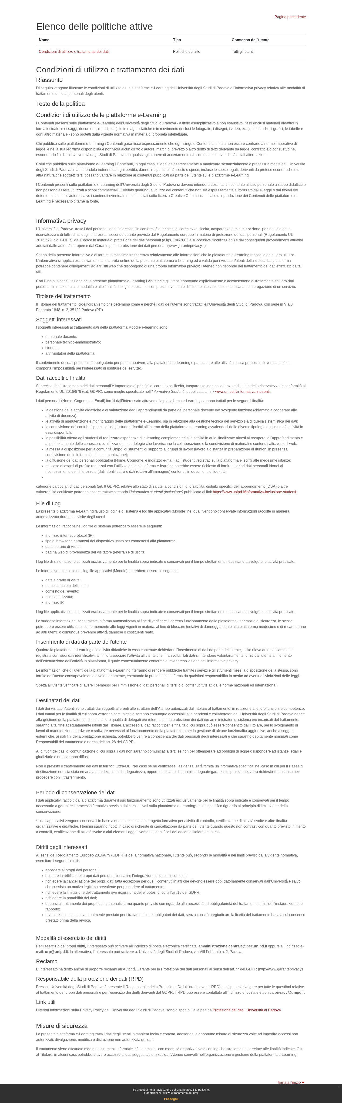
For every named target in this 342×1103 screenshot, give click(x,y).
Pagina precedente (290, 17)
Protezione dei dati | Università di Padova (247, 1010)
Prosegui (171, 1099)
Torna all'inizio (289, 1082)
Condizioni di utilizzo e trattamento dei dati (171, 1093)
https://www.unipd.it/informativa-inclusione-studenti (254, 492)
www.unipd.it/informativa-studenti (242, 391)
